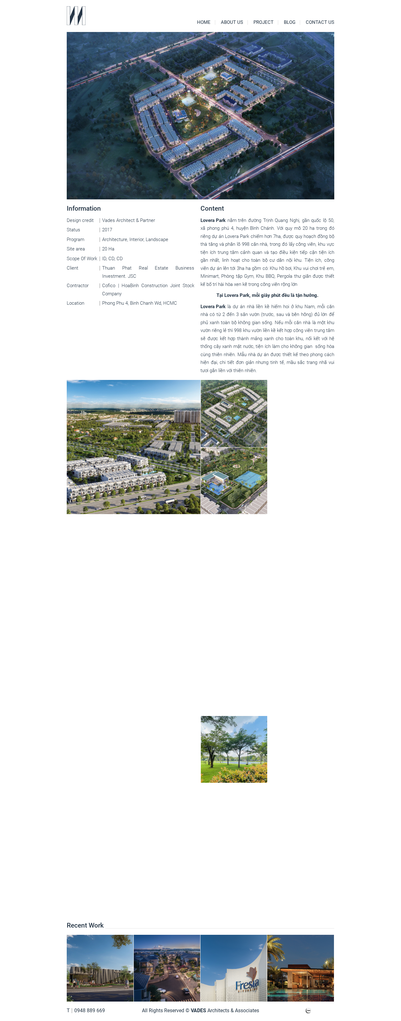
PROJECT (263, 22)
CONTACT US (320, 22)
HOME (204, 22)
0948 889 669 (89, 1010)
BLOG (289, 22)
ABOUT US (232, 22)
